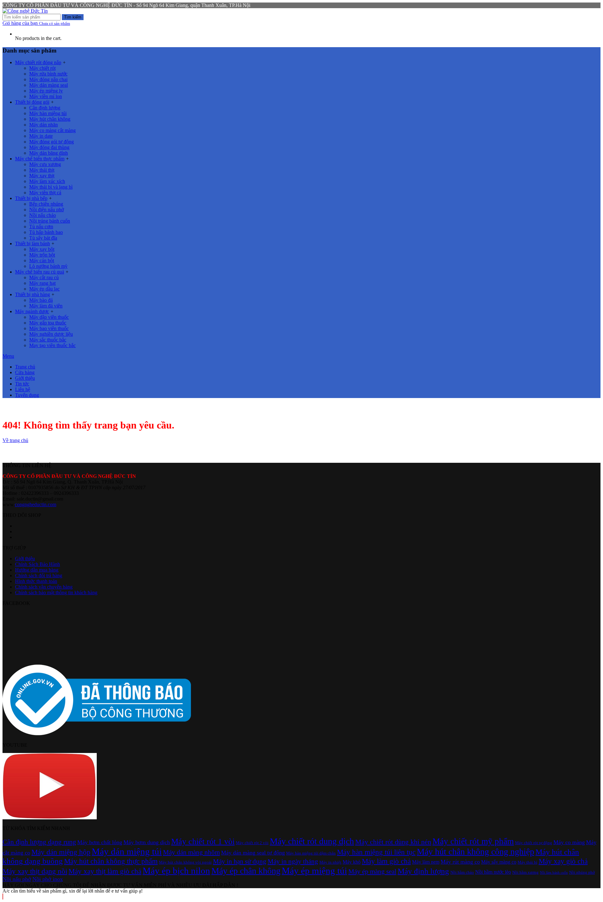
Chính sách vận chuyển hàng (44, 586)
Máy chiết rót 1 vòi (203, 841)
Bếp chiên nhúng (46, 204)
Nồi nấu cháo (42, 215)
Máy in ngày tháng (293, 861)
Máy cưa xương (45, 164)
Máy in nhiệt (330, 862)
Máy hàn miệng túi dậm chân (311, 853)
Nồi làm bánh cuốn (554, 872)
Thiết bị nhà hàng (32, 294)
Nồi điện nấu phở (46, 209)
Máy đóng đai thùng (49, 147)
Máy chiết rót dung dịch (312, 841)
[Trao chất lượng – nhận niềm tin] (25, 11)
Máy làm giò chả (386, 861)
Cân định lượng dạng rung (39, 842)
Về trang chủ (15, 440)
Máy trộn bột (42, 254)
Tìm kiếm (72, 17)
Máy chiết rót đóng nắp (38, 62)
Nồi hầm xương (525, 872)
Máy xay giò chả (563, 861)
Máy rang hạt (42, 283)
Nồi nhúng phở (582, 872)
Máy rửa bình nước (48, 73)
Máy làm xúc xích (47, 181)
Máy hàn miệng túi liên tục (376, 852)
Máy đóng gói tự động (51, 141)
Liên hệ (22, 389)
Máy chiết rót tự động (533, 842)
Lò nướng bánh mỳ (48, 266)
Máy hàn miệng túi (48, 113)
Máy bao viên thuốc (49, 328)
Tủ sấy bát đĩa (43, 238)
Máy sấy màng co (498, 862)
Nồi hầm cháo (462, 872)
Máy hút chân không (49, 119)
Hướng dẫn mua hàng (36, 570)
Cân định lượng (44, 107)
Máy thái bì (527, 862)
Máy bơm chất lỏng (99, 842)
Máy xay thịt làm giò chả (104, 871)
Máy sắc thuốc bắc (47, 339)
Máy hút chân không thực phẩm (111, 861)
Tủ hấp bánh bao (46, 232)
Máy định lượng (423, 871)
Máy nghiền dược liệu (51, 334)
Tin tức (22, 383)
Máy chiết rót (42, 68)
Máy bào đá (41, 300)
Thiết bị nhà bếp (31, 198)
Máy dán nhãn (43, 124)
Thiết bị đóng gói (32, 102)
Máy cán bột (41, 260)
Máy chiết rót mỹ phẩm (473, 841)
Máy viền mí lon (45, 96)
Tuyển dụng (27, 395)
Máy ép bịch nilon (176, 871)
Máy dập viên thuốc (49, 317)
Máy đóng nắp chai (48, 79)
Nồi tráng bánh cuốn (49, 221)
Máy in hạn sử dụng (239, 861)
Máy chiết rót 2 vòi (252, 842)
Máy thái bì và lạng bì (51, 187)
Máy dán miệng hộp (60, 852)
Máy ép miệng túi (314, 871)
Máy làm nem (425, 862)
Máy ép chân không (245, 871)
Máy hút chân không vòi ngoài (185, 862)
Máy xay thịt (41, 175)
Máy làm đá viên (45, 305)
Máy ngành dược (32, 311)
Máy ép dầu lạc (44, 288)
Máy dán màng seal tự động (253, 852)
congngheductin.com (35, 504)
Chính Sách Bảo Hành (37, 564)
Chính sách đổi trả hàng (38, 575)
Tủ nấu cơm (41, 226)
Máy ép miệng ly (46, 90)
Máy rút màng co (460, 862)
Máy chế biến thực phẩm (39, 158)
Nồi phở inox (47, 879)
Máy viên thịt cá (45, 192)
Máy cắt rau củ (44, 277)
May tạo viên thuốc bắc (52, 345)
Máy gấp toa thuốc (47, 322)
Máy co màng (569, 842)
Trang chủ (25, 366)
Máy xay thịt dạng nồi (35, 871)
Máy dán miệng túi (127, 851)
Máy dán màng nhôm (191, 852)
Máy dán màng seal (48, 85)
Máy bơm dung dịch (146, 842)
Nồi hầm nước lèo (493, 872)
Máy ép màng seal (372, 871)
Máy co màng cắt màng (52, 130)
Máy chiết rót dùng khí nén (393, 842)
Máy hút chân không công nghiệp (475, 851)
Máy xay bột (41, 249)
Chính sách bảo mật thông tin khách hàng (56, 592)
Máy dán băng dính (48, 153)
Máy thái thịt (41, 170)
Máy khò (352, 862)
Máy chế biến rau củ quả (39, 271)
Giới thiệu (25, 378)
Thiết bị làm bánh (32, 243)
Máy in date (41, 136)
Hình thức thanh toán (36, 581)
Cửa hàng (25, 372)
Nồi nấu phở (17, 879)
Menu (8, 356)
